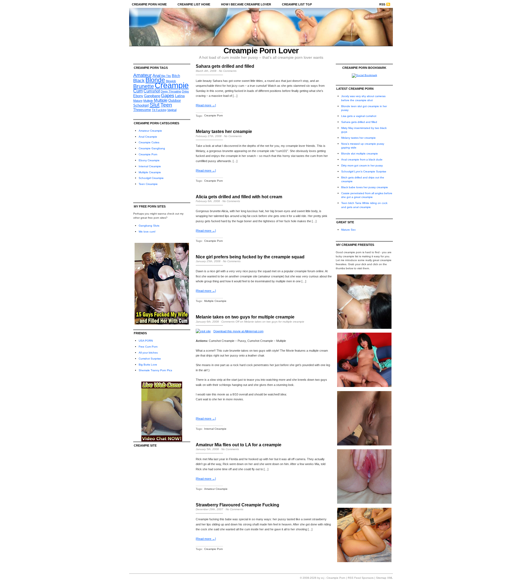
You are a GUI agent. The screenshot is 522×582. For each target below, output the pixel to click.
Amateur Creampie (150, 130)
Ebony (138, 96)
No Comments (228, 70)
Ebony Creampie (149, 160)
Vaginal (171, 110)
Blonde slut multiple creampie (359, 153)
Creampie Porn (148, 154)
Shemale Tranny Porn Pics (155, 370)
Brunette (143, 86)
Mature (137, 100)
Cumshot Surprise (150, 358)
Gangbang (152, 96)
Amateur (142, 75)
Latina (180, 96)
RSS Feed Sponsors (361, 577)
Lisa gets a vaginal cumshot (358, 115)
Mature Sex (348, 229)
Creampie (172, 85)
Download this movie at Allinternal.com (238, 331)
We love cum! (147, 231)
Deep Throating (171, 91)
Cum (138, 91)
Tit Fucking (159, 110)
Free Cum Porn (148, 346)
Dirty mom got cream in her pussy (362, 165)
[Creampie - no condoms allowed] (364, 386)
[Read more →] (206, 105)
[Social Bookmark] (364, 75)
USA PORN (146, 340)
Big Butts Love (148, 364)
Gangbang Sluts (149, 225)
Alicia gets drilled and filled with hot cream (239, 196)
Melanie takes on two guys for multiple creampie (245, 317)
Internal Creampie (150, 166)
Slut (155, 104)
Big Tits (166, 76)
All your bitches (148, 352)
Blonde (155, 79)
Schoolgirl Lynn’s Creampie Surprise (363, 171)
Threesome (142, 110)
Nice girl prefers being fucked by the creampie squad (250, 257)
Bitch (176, 76)
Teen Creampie (148, 183)
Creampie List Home (194, 4)
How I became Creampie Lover (246, 4)
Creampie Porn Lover (261, 50)
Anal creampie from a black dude (362, 159)
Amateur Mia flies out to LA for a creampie (238, 444)
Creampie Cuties (149, 142)
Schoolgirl (141, 105)
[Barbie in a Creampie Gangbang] (364, 561)
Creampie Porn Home (149, 4)
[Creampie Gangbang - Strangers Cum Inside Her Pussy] (364, 327)
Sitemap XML (384, 577)
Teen (166, 105)
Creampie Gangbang (152, 148)
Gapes (167, 95)
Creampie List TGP (297, 4)
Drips (185, 91)
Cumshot (152, 91)
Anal (156, 75)
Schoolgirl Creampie (151, 178)
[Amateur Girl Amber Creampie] (364, 502)
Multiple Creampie (150, 172)
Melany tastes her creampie (224, 131)
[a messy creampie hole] (364, 444)
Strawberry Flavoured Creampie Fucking (237, 505)
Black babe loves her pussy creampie (364, 187)
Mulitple (148, 100)
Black (139, 80)
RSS (382, 4)
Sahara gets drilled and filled (225, 66)
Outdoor (174, 100)
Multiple (160, 100)
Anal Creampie (148, 136)
